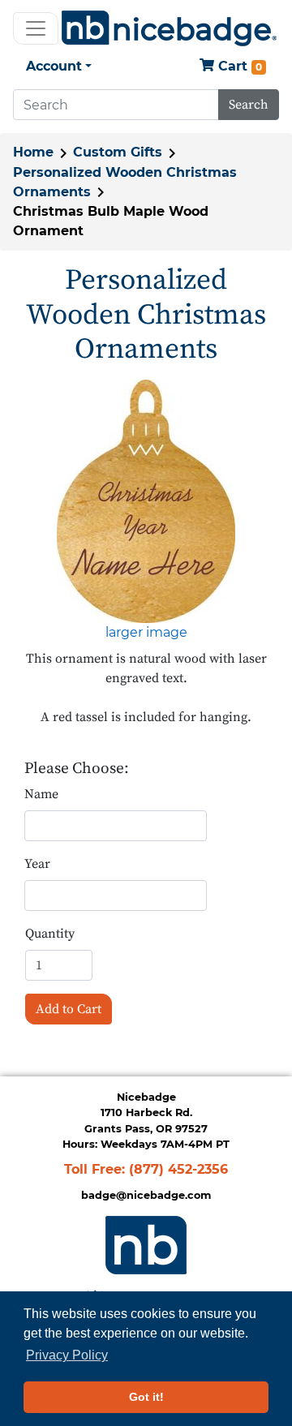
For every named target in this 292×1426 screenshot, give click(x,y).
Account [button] (54, 66)
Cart (238, 66)
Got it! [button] (146, 1396)
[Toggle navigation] (35, 28)
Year (37, 864)
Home (33, 152)
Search (248, 105)
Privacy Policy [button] (67, 1355)
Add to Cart (68, 1009)
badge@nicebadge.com (146, 1195)
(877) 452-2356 (178, 1169)
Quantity (50, 934)
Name (41, 794)
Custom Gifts (117, 152)
